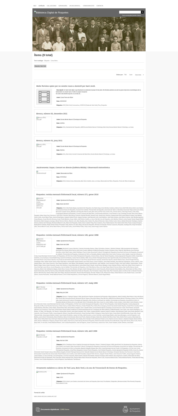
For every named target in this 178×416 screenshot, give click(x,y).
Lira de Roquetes (105, 219)
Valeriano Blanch (93, 274)
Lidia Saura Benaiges (120, 315)
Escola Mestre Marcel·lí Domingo (118, 127)
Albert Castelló (122, 296)
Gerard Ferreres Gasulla (94, 259)
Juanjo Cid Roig (77, 315)
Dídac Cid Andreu (100, 248)
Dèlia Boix (46, 307)
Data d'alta (138, 75)
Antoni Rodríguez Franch (80, 252)
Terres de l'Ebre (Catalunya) (127, 181)
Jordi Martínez (103, 217)
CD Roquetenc (61, 256)
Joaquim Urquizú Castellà (107, 311)
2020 (64, 105)
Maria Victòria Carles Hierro (113, 221)
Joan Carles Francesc (49, 263)
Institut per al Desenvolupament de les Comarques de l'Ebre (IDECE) (90, 309)
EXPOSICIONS (63, 6)
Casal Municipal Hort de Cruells (47, 256)
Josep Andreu (134, 263)
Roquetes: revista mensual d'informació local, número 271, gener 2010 (67, 194)
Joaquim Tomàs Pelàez (106, 354)
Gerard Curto (94, 215)
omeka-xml (50, 396)
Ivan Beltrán (138, 215)
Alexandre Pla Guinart (62, 250)
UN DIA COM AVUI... (75, 6)
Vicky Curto (87, 226)
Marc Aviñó (126, 267)
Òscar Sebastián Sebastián (63, 271)
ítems (64, 409)
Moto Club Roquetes (72, 223)
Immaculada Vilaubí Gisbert (75, 261)
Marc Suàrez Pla (89, 221)
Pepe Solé (106, 271)
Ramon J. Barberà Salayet (112, 248)
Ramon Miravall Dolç (40, 272)
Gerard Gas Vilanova (104, 215)
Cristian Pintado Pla (87, 306)
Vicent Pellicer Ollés (78, 226)
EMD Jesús (88, 258)
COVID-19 (83, 105)
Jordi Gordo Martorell (134, 311)
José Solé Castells (124, 263)
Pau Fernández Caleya (96, 271)
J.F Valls (41, 311)
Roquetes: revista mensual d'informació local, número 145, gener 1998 (67, 235)
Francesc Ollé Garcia (69, 215)
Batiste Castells (101, 254)
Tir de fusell (44, 322)
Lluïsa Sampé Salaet (129, 219)
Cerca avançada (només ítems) (131, 15)
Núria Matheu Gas (120, 269)
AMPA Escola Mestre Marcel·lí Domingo (92, 127)
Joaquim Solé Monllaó (90, 263)
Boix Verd (69, 105)
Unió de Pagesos (83, 274)
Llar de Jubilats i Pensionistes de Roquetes (73, 267)
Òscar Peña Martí (43, 319)
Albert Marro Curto (131, 296)
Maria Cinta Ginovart (69, 317)
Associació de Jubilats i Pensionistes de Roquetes (90, 210)
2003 (64, 381)
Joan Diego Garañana (61, 263)
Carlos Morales (134, 302)
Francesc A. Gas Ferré (56, 215)
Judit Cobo (124, 265)
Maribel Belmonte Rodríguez (130, 221)
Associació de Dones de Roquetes (65, 210)
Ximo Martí (130, 322)
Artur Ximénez (93, 300)
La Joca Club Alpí (95, 219)
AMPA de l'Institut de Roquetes (96, 250)
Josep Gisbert (38, 355)
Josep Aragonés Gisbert (60, 313)
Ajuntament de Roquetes (73, 127)
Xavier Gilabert (113, 322)
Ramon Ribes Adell (52, 272)
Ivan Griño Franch (89, 261)
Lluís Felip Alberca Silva (92, 267)
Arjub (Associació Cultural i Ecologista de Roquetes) (102, 252)
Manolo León (72, 221)
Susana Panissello (44, 274)
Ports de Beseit (95, 319)
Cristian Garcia (62, 306)
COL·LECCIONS (51, 6)
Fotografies (114, 381)
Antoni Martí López (67, 252)
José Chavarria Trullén (112, 263)
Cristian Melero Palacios (74, 306)
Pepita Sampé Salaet (53, 224)
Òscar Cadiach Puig (87, 223)
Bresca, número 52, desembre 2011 (51, 114)
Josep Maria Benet (73, 265)
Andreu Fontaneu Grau (111, 250)
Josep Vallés (73, 219)
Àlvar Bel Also (104, 298)
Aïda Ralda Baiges (71, 208)
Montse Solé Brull (108, 317)
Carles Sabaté (125, 254)
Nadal (80, 223)
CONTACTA (100, 6)
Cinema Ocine (117, 211)
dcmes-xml (41, 396)
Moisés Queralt (110, 269)
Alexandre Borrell (70, 298)
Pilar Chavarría (114, 271)
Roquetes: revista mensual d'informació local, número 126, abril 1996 (66, 331)
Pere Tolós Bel (57, 357)
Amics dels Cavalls (81, 250)
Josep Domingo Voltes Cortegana (91, 313)
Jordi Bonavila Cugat (121, 311)
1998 (122, 248)
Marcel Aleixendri (100, 221)
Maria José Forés (80, 317)
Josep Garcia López (107, 313)
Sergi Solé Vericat (125, 320)
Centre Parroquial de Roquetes (82, 256)
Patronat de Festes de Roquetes (80, 271)
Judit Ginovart (87, 315)
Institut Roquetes (115, 309)
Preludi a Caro (104, 319)
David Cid (110, 306)
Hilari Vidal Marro (62, 261)
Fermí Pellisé (129, 307)
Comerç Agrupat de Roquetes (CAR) (125, 256)
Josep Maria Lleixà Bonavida (121, 313)
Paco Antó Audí (52, 319)
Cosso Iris (136, 350)
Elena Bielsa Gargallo (74, 307)
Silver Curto (134, 320)
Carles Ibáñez (109, 302)
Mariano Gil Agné (78, 269)
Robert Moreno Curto (121, 272)
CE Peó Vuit (101, 211)
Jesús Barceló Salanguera (123, 261)
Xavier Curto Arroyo (92, 322)
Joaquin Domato (82, 217)
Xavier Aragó (95, 226)
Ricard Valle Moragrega (83, 272)
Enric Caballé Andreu (87, 307)
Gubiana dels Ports (116, 215)
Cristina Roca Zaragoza (100, 306)
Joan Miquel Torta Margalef (76, 263)
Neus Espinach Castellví (120, 355)
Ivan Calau (123, 309)
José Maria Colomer (124, 217)
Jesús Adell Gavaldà (109, 261)
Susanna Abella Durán (111, 357)
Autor (131, 74)
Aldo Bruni (140, 296)
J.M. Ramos (55, 311)
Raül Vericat (78, 320)
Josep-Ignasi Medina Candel (51, 315)
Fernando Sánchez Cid (120, 352)
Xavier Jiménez (122, 322)
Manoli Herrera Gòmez (62, 221)
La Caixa (131, 127)
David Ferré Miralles (66, 258)
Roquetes (104, 105)
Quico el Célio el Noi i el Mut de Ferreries (130, 271)
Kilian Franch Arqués (134, 265)
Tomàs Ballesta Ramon (56, 274)
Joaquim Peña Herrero (92, 354)
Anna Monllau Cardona (107, 208)
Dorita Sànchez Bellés (78, 258)
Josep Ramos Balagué (101, 265)
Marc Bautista (81, 221)
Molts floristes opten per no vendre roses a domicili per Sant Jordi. (65, 86)
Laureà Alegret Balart (108, 315)
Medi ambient (109, 355)
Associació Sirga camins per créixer (133, 210)
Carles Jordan (118, 302)
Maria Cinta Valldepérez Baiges (49, 269)
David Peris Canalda (133, 306)
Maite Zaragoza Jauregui (48, 221)
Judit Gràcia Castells (83, 219)
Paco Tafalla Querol (108, 223)
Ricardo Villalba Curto (97, 272)
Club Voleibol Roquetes (121, 304)
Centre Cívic (108, 211)
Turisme (36, 359)
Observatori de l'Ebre (106, 181)
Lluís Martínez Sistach (117, 219)
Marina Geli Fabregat (45, 223)
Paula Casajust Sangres (135, 223)
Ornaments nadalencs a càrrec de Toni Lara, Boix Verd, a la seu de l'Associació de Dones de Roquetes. (81, 368)
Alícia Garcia (72, 250)
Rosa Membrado (115, 320)
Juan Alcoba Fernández (66, 315)
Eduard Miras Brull (62, 307)
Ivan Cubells (70, 354)
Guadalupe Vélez (39, 261)
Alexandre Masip (95, 298)
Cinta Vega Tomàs (127, 211)
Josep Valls (133, 313)
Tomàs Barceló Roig (137, 357)
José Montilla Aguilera (137, 217)
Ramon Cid (72, 224)
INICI (34, 6)
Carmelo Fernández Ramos (86, 248)
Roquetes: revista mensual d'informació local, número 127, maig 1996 (67, 283)
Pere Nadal (79, 319)
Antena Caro (69, 181)
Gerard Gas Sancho (107, 259)
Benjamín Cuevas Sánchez (70, 248)
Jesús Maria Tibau (47, 217)
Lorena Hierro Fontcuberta (46, 317)
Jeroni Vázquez (98, 261)
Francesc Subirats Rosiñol (82, 215)
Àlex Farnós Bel (60, 298)
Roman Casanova (112, 224)
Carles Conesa (116, 254)
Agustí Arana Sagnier (87, 296)
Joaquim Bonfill (95, 311)
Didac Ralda (52, 307)
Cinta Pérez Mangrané (76, 350)
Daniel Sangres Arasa (47, 352)
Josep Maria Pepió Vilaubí (86, 265)
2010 (64, 208)
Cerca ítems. (54, 60)
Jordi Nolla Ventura (113, 217)
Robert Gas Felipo (109, 272)
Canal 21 (102, 302)
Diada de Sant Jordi (91, 105)
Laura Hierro (46, 267)
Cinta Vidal (135, 211)
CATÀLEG (41, 6)
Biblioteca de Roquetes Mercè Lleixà (81, 211)
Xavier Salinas (103, 226)
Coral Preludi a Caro (115, 213)
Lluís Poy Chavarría (68, 355)
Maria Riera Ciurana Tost (65, 269)
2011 (64, 127)
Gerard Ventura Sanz (119, 259)
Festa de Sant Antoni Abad (66, 259)
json (45, 396)
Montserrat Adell (122, 381)
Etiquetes (47, 60)
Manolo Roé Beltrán (89, 355)
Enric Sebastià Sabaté (87, 352)
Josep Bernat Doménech (74, 313)
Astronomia (77, 181)
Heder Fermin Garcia (50, 261)
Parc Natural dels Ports (121, 223)
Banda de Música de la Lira (69, 302)
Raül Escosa (71, 320)
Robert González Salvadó (102, 320)
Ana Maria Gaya (96, 208)
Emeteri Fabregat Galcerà (100, 258)
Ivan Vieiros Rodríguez (133, 309)
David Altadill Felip (54, 258)
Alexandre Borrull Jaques (83, 298)
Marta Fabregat (87, 269)
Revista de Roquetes (88, 224)
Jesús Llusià (37, 217)
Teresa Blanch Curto (43, 226)
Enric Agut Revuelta (113, 258)
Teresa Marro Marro (55, 226)
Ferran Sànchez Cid (53, 259)
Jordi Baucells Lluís (92, 217)
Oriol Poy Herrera (50, 271)
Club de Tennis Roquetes (107, 256)
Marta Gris (99, 317)
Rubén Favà (130, 272)
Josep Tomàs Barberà (63, 219)
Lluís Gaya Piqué (104, 267)
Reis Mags (79, 224)
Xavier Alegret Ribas (104, 274)
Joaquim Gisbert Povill (70, 217)
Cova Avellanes (44, 258)
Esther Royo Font (44, 215)
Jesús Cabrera (135, 261)
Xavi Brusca (77, 359)
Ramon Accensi (113, 319)
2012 (64, 181)
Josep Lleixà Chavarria (48, 265)
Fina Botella (106, 381)
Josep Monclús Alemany (50, 219)
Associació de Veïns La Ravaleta (113, 210)
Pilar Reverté (131, 381)
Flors (99, 105)
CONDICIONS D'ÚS (88, 6)
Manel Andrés (79, 355)
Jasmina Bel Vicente (65, 311)
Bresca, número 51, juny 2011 (49, 141)
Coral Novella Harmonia (101, 213)
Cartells (89, 181)
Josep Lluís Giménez (62, 265)
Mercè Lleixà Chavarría (98, 269)
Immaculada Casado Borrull (42, 354)
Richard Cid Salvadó (101, 224)
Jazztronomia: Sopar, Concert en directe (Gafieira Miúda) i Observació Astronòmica (73, 168)
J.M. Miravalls (48, 311)
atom (35, 396)
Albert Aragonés (112, 296)
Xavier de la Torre (103, 322)
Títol (125, 74)
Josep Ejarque (38, 219)
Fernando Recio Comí (40, 259)
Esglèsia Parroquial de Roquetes (86, 344)
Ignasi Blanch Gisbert (128, 215)
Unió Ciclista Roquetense (70, 274)
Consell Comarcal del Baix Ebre (81, 154)
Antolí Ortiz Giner (127, 208)
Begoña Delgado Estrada (88, 348)
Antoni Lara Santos (137, 208)
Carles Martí (126, 302)
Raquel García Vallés (61, 320)
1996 (79, 296)
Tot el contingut (38, 60)
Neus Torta (116, 317)
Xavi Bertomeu (69, 359)
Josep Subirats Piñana (114, 265)
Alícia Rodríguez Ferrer (69, 344)
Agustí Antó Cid (118, 344)
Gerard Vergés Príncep (132, 259)
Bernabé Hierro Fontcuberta (85, 302)
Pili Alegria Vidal (63, 224)
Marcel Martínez (58, 317)
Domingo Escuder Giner (128, 213)
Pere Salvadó (87, 319)
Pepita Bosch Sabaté (40, 224)
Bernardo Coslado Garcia (63, 211)
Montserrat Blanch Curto (58, 223)
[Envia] (142, 12)
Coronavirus (75, 105)
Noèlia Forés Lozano (126, 317)
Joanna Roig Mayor (58, 217)
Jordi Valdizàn (101, 263)
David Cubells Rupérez (120, 306)
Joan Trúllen (86, 311)
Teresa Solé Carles (66, 226)
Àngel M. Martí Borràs (125, 250)
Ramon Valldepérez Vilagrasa (46, 320)
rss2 (55, 396)
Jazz (93, 181)
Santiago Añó (128, 224)
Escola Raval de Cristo (118, 307)
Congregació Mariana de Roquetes (66, 213)
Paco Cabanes (98, 223)
